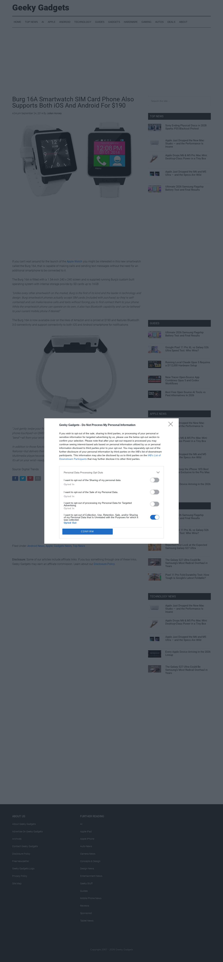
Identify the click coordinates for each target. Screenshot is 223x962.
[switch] (154, 480)
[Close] (171, 425)
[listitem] (111, 472)
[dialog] (111, 481)
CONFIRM (87, 531)
